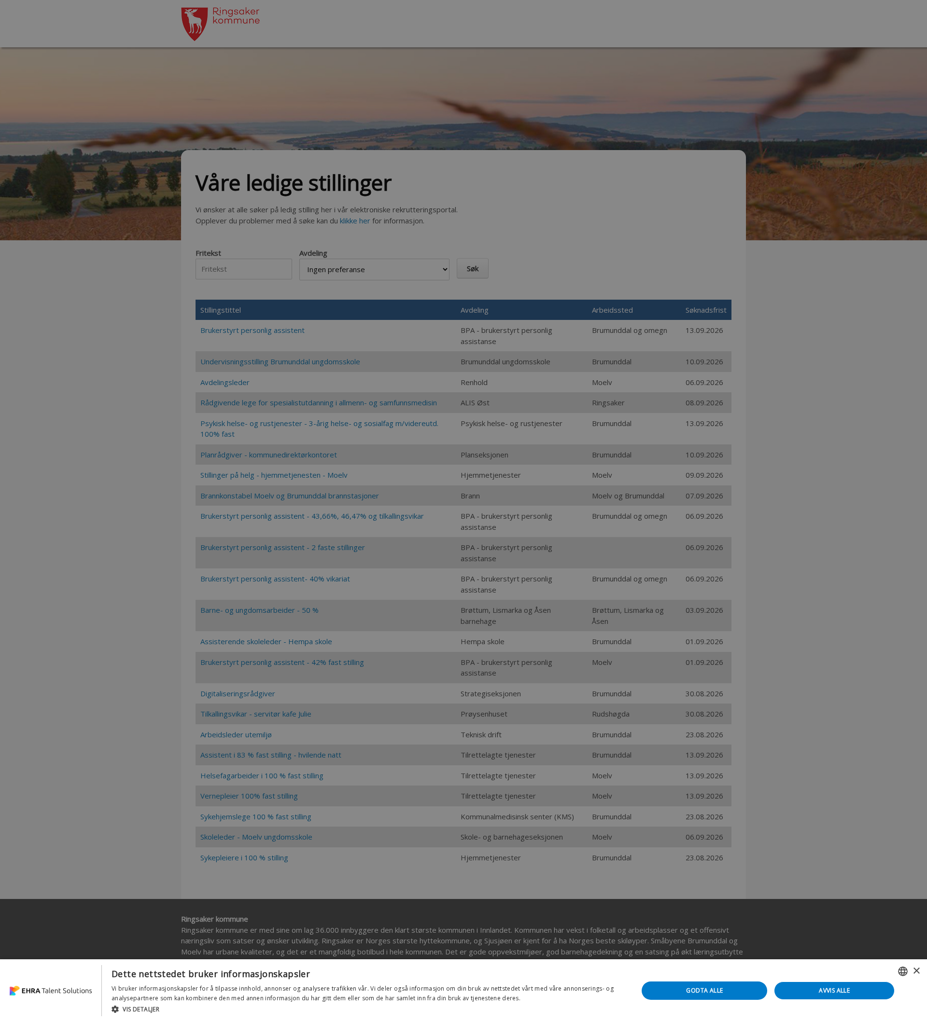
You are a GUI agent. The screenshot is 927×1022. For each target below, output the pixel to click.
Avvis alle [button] (834, 990)
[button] (367, 1009)
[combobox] (903, 971)
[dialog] (463, 990)
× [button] (916, 971)
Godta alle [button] (704, 990)
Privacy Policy (541, 998)
